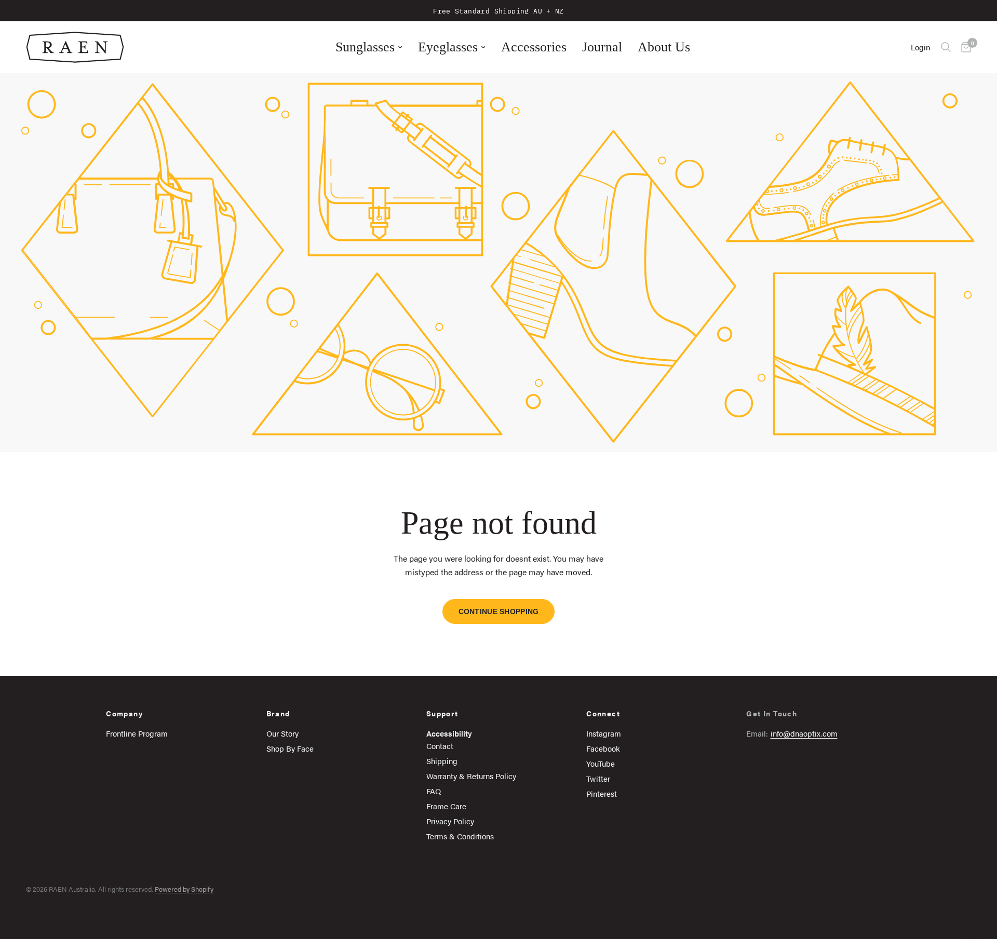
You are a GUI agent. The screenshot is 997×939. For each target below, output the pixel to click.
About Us (664, 47)
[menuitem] (369, 47)
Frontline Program (137, 733)
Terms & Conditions (460, 836)
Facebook (603, 748)
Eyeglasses (448, 47)
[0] (963, 47)
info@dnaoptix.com (804, 733)
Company (124, 713)
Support (442, 713)
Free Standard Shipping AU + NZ (498, 10)
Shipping (441, 760)
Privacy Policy (450, 820)
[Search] (946, 47)
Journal (602, 47)
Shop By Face (290, 748)
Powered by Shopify (184, 889)
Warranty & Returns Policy (471, 775)
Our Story (282, 733)
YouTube (600, 763)
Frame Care (446, 805)
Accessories (534, 47)
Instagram (603, 733)
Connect (603, 713)
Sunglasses (365, 47)
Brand (278, 713)
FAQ (433, 790)
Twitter (598, 778)
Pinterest (601, 793)
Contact (439, 745)
